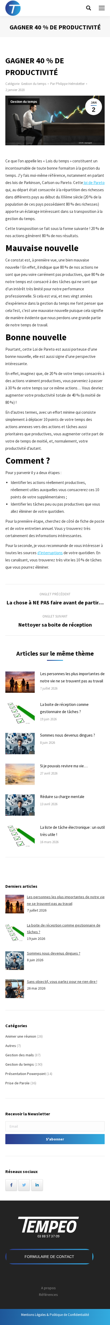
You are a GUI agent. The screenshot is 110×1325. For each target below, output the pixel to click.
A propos (48, 1287)
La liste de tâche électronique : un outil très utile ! (72, 831)
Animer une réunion (20, 1036)
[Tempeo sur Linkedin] (37, 1185)
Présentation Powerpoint (25, 1073)
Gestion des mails (19, 1055)
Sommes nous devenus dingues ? (67, 735)
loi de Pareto (94, 182)
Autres (10, 1045)
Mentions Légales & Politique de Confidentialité (55, 1314)
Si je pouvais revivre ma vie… (64, 765)
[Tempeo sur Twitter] (24, 1185)
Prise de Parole (17, 1083)
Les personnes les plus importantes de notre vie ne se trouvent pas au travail (72, 677)
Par (67, 83)
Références (48, 1294)
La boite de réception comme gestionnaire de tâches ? (64, 708)
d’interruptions (50, 552)
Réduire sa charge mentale (62, 796)
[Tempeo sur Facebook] (11, 1185)
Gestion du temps (33, 83)
